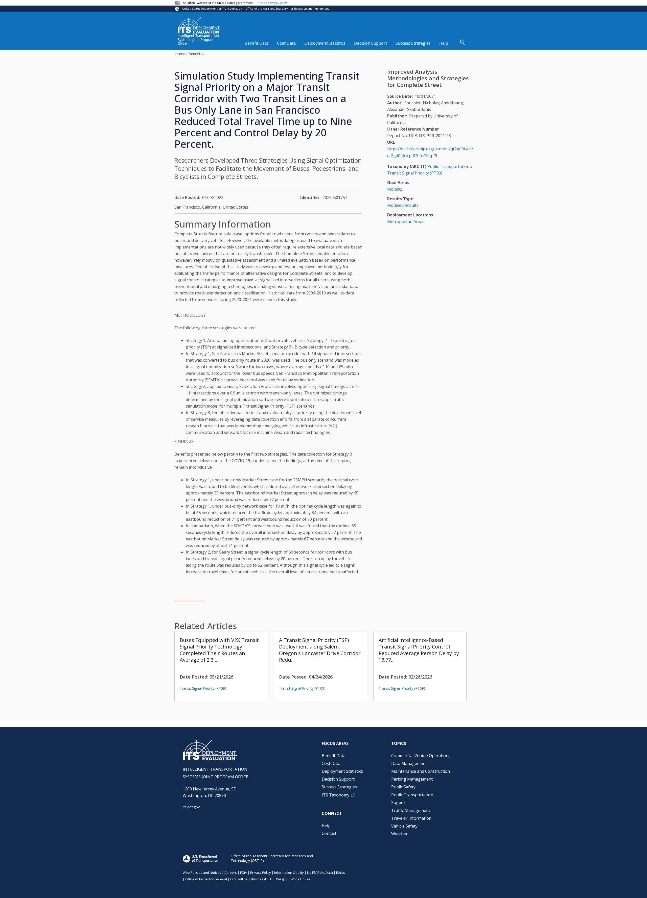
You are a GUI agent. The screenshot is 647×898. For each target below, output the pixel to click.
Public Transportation (448, 166)
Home (180, 53)
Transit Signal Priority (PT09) (203, 688)
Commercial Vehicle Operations (420, 755)
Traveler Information (411, 818)
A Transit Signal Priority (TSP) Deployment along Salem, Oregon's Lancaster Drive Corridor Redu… (320, 650)
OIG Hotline (239, 879)
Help (443, 43)
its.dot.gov (191, 807)
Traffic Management (410, 810)
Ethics (340, 872)
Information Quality (289, 872)
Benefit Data (256, 43)
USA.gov (281, 879)
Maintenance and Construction (420, 771)
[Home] (199, 25)
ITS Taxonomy (335, 795)
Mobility (395, 189)
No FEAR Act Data (320, 872)
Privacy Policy (260, 872)
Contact (329, 833)
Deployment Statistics (324, 43)
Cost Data (286, 43)
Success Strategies (413, 43)
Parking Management (412, 779)
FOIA (243, 872)
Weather (399, 834)
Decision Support (370, 43)
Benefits (195, 53)
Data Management (409, 763)
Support (399, 802)
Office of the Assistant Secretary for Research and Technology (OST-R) (272, 858)
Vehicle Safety (404, 826)
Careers (230, 872)
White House (300, 879)
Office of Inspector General (206, 879)
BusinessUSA (261, 879)
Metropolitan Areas (405, 221)
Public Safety (403, 787)
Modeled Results (403, 205)
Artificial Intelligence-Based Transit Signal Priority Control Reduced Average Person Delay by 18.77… (419, 650)
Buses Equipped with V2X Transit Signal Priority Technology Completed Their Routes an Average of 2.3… (219, 650)
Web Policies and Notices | (203, 872)
